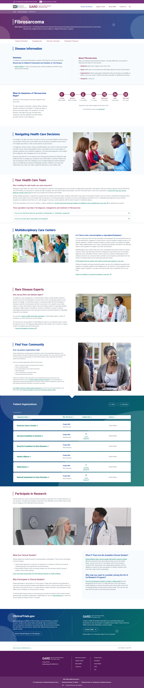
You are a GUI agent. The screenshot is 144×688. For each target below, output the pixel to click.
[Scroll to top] (139, 683)
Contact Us (123, 6)
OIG (95, 669)
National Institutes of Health (70, 682)
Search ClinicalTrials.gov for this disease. (27, 633)
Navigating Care (37, 41)
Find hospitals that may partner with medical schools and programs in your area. (100, 261)
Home (14, 11)
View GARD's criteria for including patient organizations (27, 388)
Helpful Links (86, 417)
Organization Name (22, 417)
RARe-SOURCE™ (20, 66)
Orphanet (100, 109)
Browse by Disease (86, 6)
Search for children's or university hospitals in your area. (93, 274)
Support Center (100, 6)
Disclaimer (97, 660)
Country (111, 417)
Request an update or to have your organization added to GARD (39, 389)
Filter (113, 404)
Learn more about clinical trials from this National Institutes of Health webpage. (37, 573)
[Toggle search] (129, 6)
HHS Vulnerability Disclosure (71, 679)
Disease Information (21, 41)
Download (125, 404)
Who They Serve (68, 417)
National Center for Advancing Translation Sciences (96, 682)
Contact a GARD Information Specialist (39, 379)
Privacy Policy (98, 657)
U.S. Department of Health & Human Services (45, 682)
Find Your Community (53, 41)
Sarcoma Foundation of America (25, 328)
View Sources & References (21, 648)
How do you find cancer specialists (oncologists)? (31, 219)
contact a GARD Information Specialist (32, 316)
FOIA (95, 666)
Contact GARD (89, 629)
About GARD (112, 6)
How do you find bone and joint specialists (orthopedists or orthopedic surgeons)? (42, 213)
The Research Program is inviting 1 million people (103, 581)
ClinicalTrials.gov (58, 595)
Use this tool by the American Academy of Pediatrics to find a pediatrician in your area (80, 203)
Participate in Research (71, 41)
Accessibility (97, 663)
